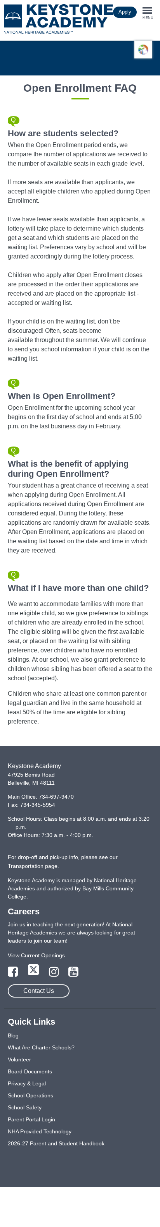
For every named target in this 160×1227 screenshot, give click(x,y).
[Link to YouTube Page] (73, 974)
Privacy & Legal (27, 1083)
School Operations (30, 1095)
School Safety (25, 1107)
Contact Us (38, 990)
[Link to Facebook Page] (13, 974)
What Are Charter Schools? (41, 1047)
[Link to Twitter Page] (34, 974)
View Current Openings (36, 955)
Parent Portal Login (31, 1119)
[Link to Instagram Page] (55, 974)
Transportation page (32, 866)
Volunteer (19, 1059)
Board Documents (30, 1071)
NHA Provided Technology (39, 1131)
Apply (124, 12)
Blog (13, 1035)
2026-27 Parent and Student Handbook (56, 1143)
